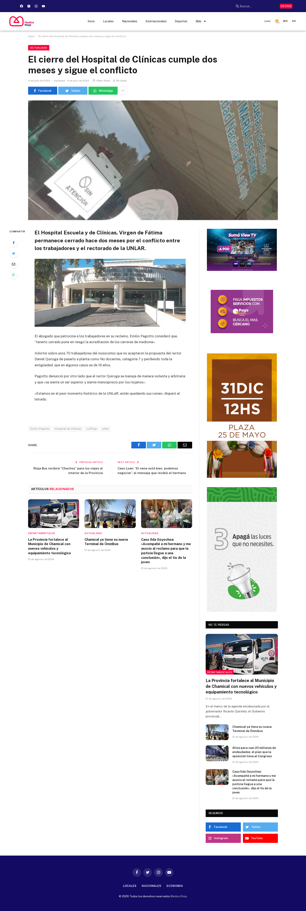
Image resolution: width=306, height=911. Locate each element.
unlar (105, 428)
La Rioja (92, 428)
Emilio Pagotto (40, 428)
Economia (175, 885)
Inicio (91, 21)
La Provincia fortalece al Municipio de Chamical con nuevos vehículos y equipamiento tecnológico (49, 546)
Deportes (181, 21)
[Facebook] (21, 6)
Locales (108, 21)
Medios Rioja (179, 896)
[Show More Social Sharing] (123, 91)
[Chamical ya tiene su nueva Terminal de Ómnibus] (110, 513)
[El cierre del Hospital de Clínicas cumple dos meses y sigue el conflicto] (153, 160)
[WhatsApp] (13, 274)
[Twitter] (13, 253)
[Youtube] (43, 6)
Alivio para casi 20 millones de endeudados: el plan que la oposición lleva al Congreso (254, 752)
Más (198, 21)
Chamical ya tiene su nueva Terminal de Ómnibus (106, 542)
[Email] (13, 264)
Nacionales (129, 21)
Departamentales (41, 533)
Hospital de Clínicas (68, 428)
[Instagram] (36, 6)
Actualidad (38, 47)
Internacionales (156, 21)
